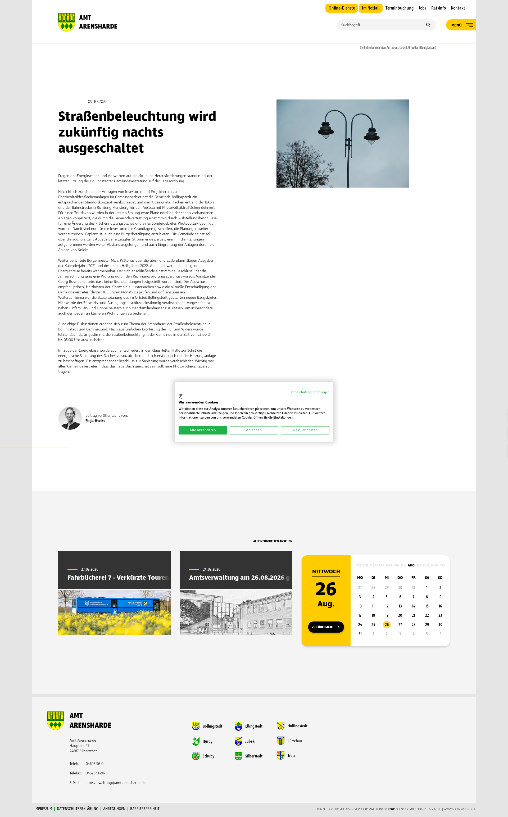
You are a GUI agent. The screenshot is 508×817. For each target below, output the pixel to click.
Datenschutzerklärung (77, 809)
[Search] (428, 25)
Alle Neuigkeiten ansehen (272, 541)
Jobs (422, 8)
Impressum (43, 809)
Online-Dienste (342, 8)
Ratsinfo (438, 8)
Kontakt (458, 8)
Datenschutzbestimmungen (309, 392)
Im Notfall (370, 8)
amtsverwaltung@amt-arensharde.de (116, 782)
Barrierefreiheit (145, 809)
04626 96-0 (94, 763)
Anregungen (114, 809)
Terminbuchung (399, 8)
